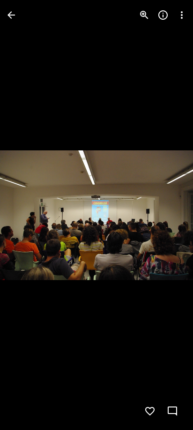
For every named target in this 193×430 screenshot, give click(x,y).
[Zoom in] (144, 15)
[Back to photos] (11, 15)
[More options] (181, 15)
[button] (167, 215)
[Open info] (163, 15)
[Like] (150, 411)
